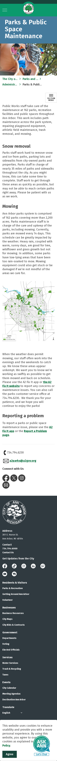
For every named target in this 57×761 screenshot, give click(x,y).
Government (9, 632)
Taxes (5, 674)
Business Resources (13, 613)
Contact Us (8, 552)
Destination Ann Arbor (14, 699)
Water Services (10, 663)
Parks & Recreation (12, 588)
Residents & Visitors (14, 582)
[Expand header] (5, 10)
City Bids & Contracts (13, 625)
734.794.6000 (9, 548)
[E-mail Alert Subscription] (6, 485)
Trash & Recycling (11, 669)
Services (7, 657)
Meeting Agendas (11, 693)
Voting (5, 644)
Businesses (9, 607)
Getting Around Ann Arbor (15, 594)
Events (6, 682)
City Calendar (9, 688)
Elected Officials (11, 649)
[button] (28, 312)
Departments (9, 638)
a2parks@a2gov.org (23, 461)
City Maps (7, 619)
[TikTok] (14, 565)
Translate (8, 707)
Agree (9, 754)
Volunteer (7, 600)
